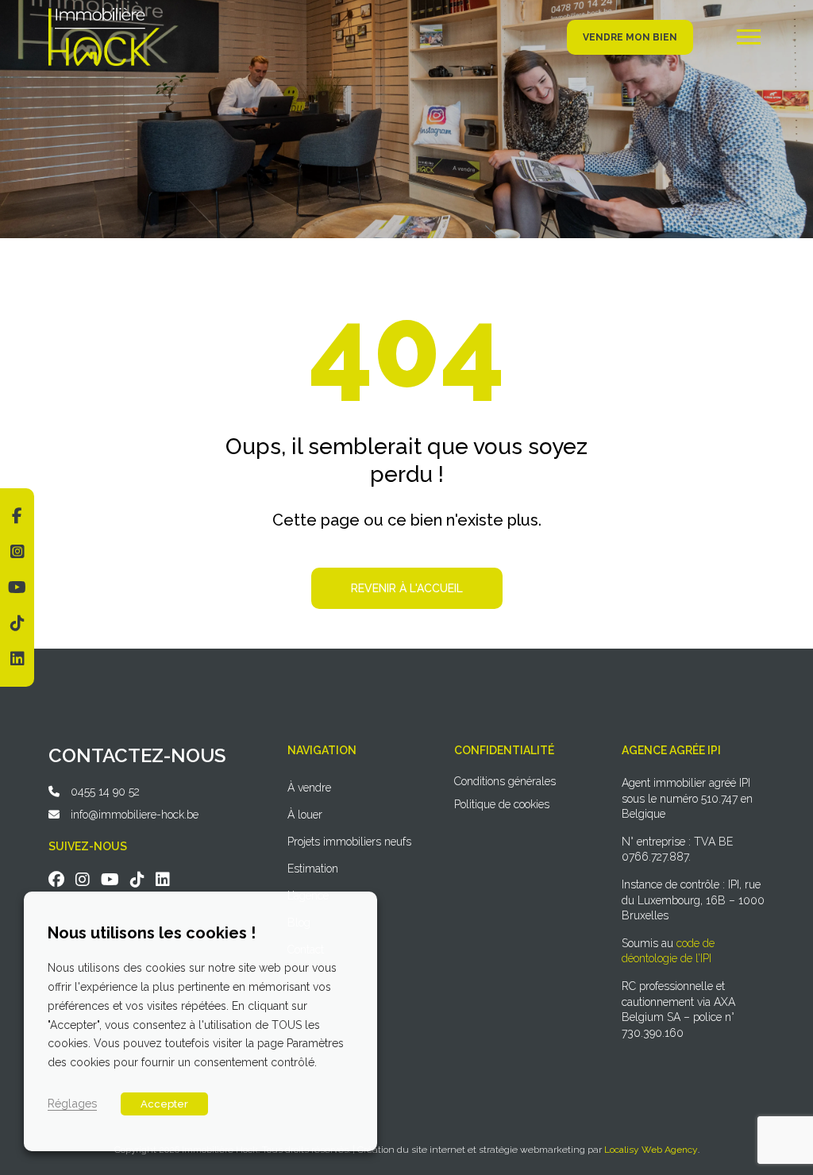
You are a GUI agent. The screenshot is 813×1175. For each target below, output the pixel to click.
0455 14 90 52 (105, 791)
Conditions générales (505, 781)
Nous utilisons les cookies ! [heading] (152, 932)
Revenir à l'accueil (407, 588)
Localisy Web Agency (651, 1149)
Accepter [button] (164, 1104)
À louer (304, 814)
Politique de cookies (501, 804)
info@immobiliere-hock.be (134, 814)
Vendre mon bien (630, 37)
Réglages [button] (72, 1103)
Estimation (312, 868)
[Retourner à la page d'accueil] (104, 13)
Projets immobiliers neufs (349, 841)
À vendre (309, 787)
